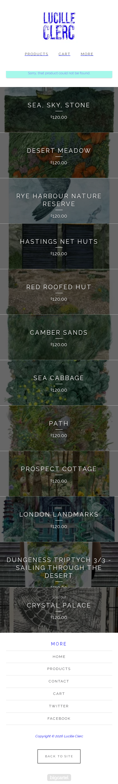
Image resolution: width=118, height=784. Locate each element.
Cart (64, 54)
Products (36, 54)
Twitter (59, 706)
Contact (59, 681)
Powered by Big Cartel (59, 777)
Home (59, 657)
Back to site (59, 756)
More (87, 54)
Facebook (59, 718)
